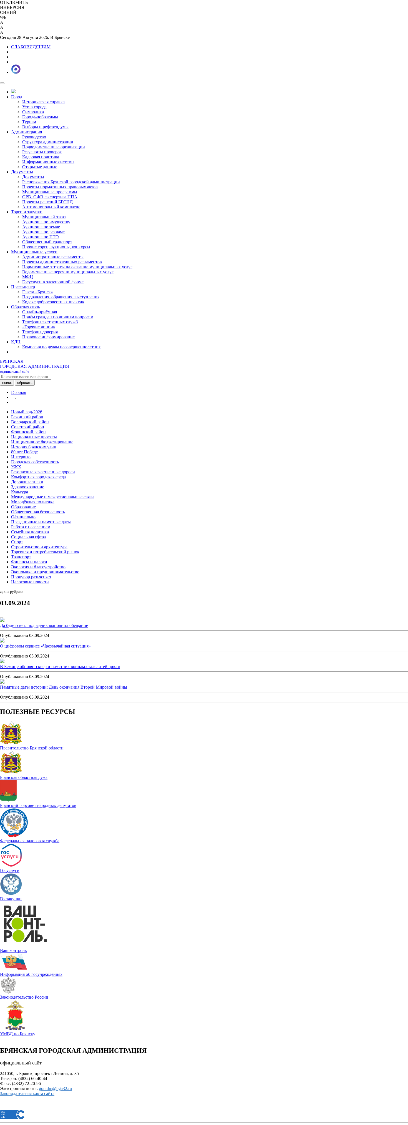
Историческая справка (43, 101)
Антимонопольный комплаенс (51, 206)
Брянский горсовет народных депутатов (38, 805)
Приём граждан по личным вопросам (57, 316)
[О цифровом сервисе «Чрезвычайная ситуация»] (2, 641)
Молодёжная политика (32, 501)
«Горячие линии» (38, 326)
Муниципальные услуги (34, 251)
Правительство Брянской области (32, 748)
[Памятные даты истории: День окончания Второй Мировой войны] (2, 682)
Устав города (34, 106)
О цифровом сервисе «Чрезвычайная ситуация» (45, 646)
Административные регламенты (53, 256)
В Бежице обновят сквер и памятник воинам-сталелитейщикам (60, 666)
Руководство (34, 136)
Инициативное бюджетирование (42, 441)
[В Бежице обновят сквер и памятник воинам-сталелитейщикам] (2, 661)
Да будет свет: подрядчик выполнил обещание (44, 625)
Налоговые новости (30, 581)
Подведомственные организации (53, 146)
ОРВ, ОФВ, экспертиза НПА (49, 196)
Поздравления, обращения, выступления (60, 296)
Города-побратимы (40, 116)
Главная (18, 392)
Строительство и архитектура (39, 546)
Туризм (29, 121)
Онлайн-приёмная (39, 311)
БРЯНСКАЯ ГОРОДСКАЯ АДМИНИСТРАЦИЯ (34, 366)
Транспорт (21, 556)
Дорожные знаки (27, 481)
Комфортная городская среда (38, 476)
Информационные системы (48, 161)
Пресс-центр (23, 286)
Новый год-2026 (26, 411)
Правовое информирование (48, 336)
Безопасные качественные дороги (43, 471)
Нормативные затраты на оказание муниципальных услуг (77, 266)
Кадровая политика (40, 156)
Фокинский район (28, 431)
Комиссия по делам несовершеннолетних (61, 346)
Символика (33, 111)
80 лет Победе (24, 451)
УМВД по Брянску (17, 1033)
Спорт (17, 541)
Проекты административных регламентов (62, 261)
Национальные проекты (34, 436)
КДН (16, 341)
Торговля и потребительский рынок (45, 551)
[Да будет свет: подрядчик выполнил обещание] (2, 620)
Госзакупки (11, 898)
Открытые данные (39, 166)
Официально (23, 516)
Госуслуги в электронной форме (53, 281)
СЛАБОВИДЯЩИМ (31, 46)
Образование (23, 506)
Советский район (27, 426)
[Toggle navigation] (2, 83)
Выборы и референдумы (45, 126)
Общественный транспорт (47, 241)
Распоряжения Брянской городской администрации (71, 181)
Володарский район (30, 421)
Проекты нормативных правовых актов (60, 186)
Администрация (26, 131)
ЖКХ (16, 466)
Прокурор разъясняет (31, 576)
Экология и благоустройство (38, 566)
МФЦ (27, 276)
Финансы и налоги (29, 561)
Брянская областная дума (23, 777)
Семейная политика (30, 531)
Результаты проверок (42, 151)
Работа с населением (30, 526)
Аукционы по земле (41, 226)
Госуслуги (9, 870)
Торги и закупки (26, 211)
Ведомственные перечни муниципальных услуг (68, 271)
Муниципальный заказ (44, 216)
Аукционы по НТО (40, 236)
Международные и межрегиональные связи (52, 496)
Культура (19, 491)
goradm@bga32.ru (55, 1088)
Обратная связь (25, 306)
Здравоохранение (27, 486)
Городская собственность (35, 461)
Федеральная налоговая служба (29, 840)
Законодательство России (24, 997)
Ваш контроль (13, 950)
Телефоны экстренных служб (50, 321)
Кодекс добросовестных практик (53, 301)
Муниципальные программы (49, 191)
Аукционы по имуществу (46, 221)
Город (16, 96)
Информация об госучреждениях (31, 974)
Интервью (21, 456)
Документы (22, 171)
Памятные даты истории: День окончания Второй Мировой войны (63, 687)
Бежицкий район (27, 416)
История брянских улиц (33, 446)
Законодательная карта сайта (27, 1093)
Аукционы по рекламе (43, 231)
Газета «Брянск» (37, 291)
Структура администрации (47, 141)
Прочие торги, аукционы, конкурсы (56, 246)
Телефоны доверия (40, 331)
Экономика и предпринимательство (45, 571)
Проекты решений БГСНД (47, 201)
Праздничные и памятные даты (41, 521)
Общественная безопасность (38, 511)
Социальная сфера (28, 536)
